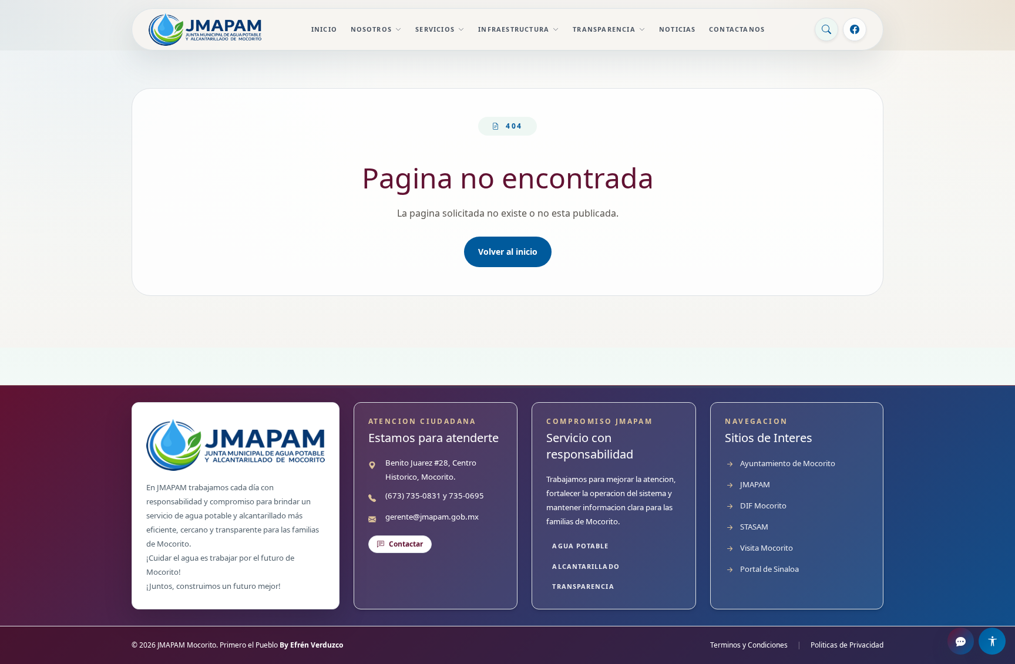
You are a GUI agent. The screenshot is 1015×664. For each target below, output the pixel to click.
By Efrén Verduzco (311, 645)
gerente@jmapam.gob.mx (432, 516)
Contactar (406, 544)
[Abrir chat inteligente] (960, 641)
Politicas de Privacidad (847, 645)
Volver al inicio (507, 251)
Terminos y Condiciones (749, 645)
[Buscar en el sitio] (826, 29)
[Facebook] (854, 29)
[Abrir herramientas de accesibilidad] (992, 641)
